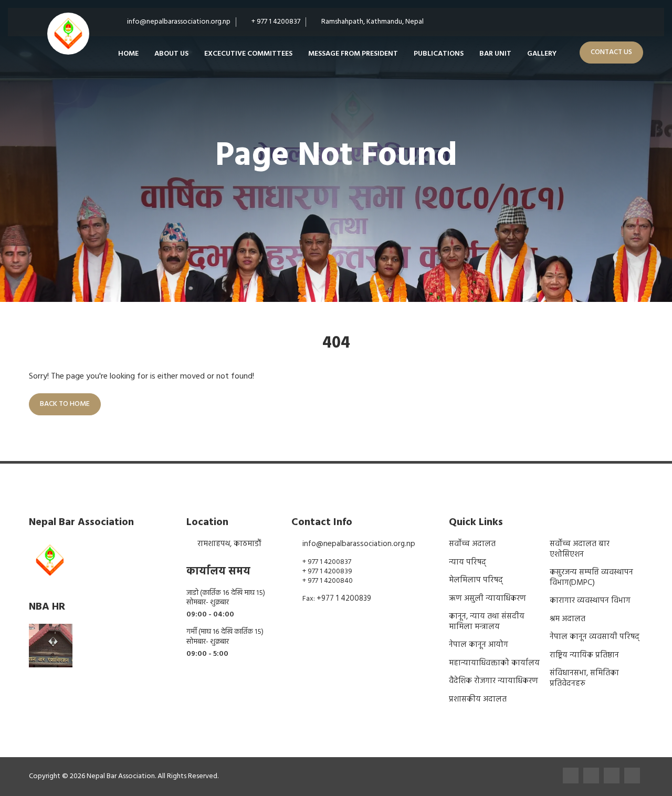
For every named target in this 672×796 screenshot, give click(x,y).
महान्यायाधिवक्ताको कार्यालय (494, 663)
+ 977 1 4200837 (275, 22)
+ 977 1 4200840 (327, 581)
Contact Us (611, 52)
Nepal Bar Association (121, 776)
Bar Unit (495, 54)
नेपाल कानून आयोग (478, 644)
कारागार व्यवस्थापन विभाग (590, 600)
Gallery (541, 54)
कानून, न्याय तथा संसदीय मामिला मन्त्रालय (486, 621)
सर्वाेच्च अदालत (472, 544)
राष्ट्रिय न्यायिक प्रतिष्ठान (584, 655)
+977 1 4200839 (344, 598)
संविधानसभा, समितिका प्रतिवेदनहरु (584, 678)
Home (128, 54)
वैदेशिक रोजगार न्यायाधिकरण (493, 681)
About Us (171, 54)
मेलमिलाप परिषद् (476, 580)
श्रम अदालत (567, 619)
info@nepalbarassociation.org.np (177, 22)
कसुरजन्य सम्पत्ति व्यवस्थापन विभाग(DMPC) (591, 577)
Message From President (353, 54)
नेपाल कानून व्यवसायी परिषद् (594, 637)
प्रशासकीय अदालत (478, 699)
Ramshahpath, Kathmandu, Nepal (372, 22)
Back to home (65, 404)
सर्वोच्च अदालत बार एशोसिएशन (580, 549)
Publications (439, 54)
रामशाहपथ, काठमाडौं (229, 544)
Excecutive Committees (248, 54)
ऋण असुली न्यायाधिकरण (487, 598)
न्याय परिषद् (467, 562)
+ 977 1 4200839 (327, 571)
